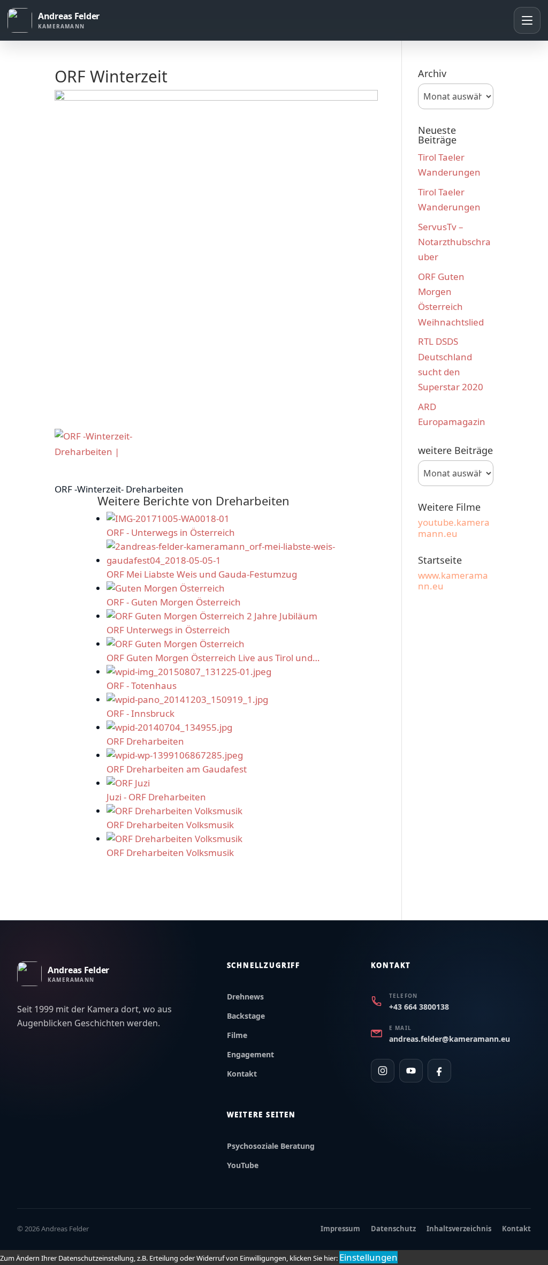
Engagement (250, 1054)
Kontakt (242, 1074)
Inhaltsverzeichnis (459, 1228)
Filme (237, 1035)
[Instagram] (382, 1070)
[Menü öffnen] (527, 20)
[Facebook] (439, 1070)
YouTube (242, 1165)
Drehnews (245, 996)
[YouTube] (411, 1070)
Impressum (340, 1228)
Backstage (246, 1016)
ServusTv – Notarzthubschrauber (454, 242)
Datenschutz (393, 1228)
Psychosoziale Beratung (271, 1146)
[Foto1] (100, 444)
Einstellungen (368, 1257)
